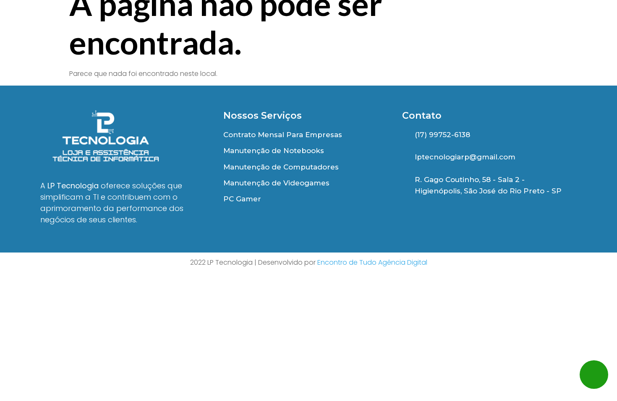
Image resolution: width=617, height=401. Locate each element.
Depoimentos (423, 24)
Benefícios (341, 24)
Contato (575, 24)
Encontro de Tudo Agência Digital (372, 262)
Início (277, 24)
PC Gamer (504, 24)
